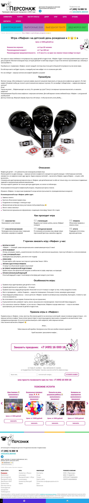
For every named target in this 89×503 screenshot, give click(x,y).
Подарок (4, 473)
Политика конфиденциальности (47, 481)
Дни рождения (6, 477)
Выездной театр (6, 479)
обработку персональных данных (48, 494)
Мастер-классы (33, 17)
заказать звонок (8, 453)
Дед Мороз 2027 (6, 481)
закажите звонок (80, 12)
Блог (56, 17)
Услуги (19, 17)
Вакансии (40, 485)
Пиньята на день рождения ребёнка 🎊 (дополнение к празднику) (55, 395)
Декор (46, 17)
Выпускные (4, 475)
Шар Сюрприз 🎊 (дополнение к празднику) (13, 394)
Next (87, 403)
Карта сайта (41, 479)
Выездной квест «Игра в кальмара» (26, 478)
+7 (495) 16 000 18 (78, 9)
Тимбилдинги (5, 492)
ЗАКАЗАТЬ (13, 421)
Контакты (7, 21)
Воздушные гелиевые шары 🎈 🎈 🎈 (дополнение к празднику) (34, 395)
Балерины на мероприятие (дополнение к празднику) (75, 395)
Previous (1, 403)
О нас (38, 475)
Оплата (18, 21)
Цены (65, 17)
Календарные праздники (5, 488)
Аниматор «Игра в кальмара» (25, 474)
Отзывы (75, 17)
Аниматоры (7, 17)
